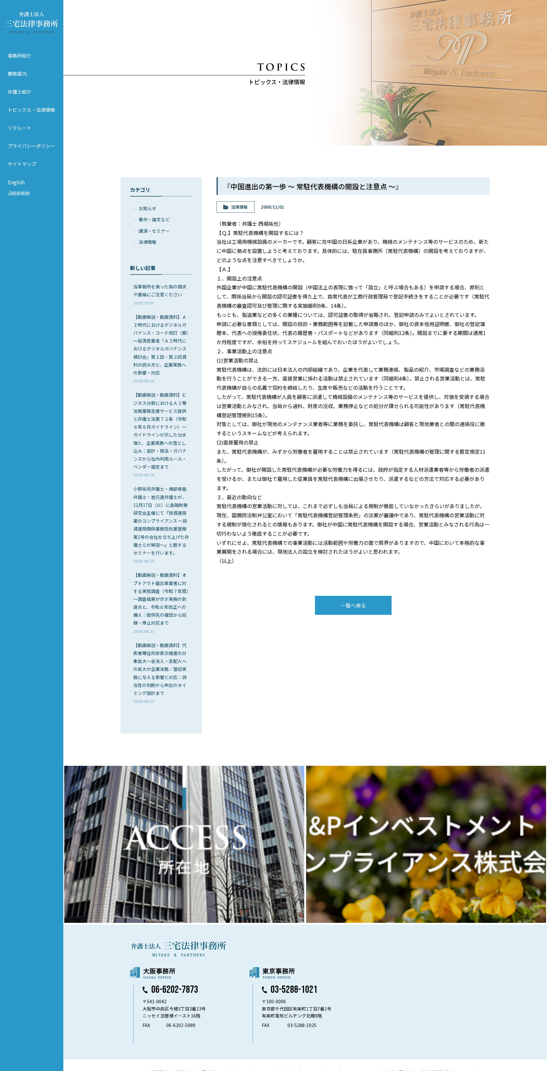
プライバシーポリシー (31, 145)
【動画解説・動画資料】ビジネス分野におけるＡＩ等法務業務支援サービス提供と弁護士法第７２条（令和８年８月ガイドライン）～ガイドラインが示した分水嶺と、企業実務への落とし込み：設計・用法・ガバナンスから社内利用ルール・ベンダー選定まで (159, 434)
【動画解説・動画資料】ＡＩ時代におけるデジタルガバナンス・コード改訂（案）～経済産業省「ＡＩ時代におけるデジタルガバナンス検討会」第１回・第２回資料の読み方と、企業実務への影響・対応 (161, 349)
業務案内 (17, 73)
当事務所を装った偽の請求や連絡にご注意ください (159, 294)
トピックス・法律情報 (31, 109)
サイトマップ (22, 164)
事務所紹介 (19, 55)
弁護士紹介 (19, 91)
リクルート (19, 127)
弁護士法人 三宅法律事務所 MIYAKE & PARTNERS (32, 22)
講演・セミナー (154, 231)
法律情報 (147, 242)
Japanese (19, 192)
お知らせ (147, 208)
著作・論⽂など (154, 219)
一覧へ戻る (353, 605)
